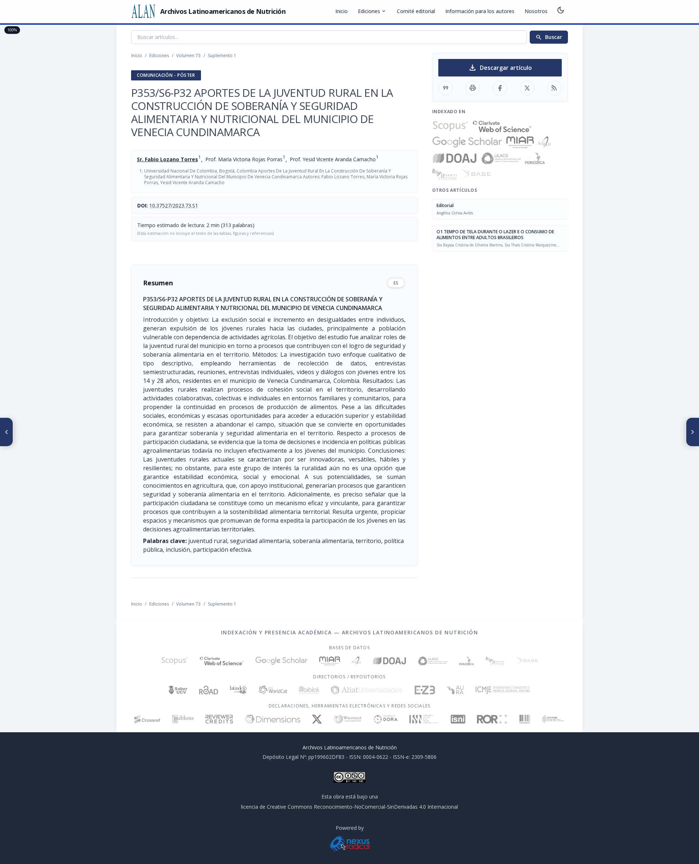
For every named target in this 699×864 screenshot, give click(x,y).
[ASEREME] (553, 719)
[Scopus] (450, 126)
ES (396, 283)
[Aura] (455, 690)
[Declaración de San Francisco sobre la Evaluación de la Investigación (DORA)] (386, 719)
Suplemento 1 (222, 55)
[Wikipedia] (347, 719)
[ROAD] (208, 690)
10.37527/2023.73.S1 (173, 205)
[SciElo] (544, 142)
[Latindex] (238, 690)
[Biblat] (309, 690)
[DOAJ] (455, 158)
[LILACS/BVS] (501, 158)
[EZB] (425, 690)
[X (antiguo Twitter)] (317, 719)
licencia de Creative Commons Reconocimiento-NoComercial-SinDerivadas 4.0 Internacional (349, 806)
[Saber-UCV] (178, 690)
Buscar (549, 37)
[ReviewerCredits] (219, 719)
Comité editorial (416, 11)
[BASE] (476, 174)
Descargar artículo (500, 68)
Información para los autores (479, 11)
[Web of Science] (502, 126)
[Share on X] (527, 88)
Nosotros (536, 11)
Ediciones (372, 11)
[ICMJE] (503, 690)
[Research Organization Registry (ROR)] (492, 719)
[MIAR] (520, 142)
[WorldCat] (272, 690)
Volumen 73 (188, 55)
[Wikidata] (524, 719)
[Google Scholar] (467, 142)
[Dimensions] (272, 719)
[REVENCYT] (444, 174)
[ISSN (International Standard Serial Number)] (424, 719)
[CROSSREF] (147, 719)
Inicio (341, 11)
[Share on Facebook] (500, 88)
